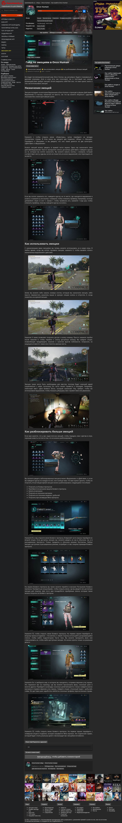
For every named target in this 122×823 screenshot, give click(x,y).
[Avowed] (108, 778)
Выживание (60, 768)
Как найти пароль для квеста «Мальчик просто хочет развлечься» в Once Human (113, 76)
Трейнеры (48, 811)
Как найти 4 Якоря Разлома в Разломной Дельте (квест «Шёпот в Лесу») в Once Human (113, 103)
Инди (13, 82)
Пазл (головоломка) (15, 68)
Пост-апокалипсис (7, 79)
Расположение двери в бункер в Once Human (112, 67)
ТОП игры (32, 814)
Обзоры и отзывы (56, 32)
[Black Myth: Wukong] (38, 778)
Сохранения (49, 812)
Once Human (45, 3)
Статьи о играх (66, 809)
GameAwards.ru (30, 3)
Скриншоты (68, 32)
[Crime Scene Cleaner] (55, 778)
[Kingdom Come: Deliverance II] (46, 778)
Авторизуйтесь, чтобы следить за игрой (82, 7)
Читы (3, 48)
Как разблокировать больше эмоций (75, 69)
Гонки (13, 69)
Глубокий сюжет (6, 87)
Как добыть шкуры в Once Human (112, 85)
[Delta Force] (99, 778)
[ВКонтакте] (84, 11)
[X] (87, 11)
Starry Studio (41, 26)
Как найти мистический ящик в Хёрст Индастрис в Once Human (112, 93)
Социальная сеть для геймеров (12, 6)
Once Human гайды (37, 763)
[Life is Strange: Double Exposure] (108, 787)
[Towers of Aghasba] (108, 796)
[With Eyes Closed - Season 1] (81, 796)
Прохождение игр (7, 39)
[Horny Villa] (55, 796)
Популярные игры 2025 (9, 28)
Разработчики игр (35, 816)
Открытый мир (6, 82)
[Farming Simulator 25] (81, 778)
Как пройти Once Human (59, 3)
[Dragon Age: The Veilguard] (29, 787)
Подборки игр (6, 33)
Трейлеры (80, 809)
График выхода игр (34, 810)
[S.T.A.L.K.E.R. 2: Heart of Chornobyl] (29, 778)
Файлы (3, 45)
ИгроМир (112, 811)
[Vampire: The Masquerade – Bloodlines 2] (38, 787)
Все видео (80, 808)
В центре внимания (64, 815)
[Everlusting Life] (116, 796)
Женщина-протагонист (8, 77)
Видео (3, 42)
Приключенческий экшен (45, 21)
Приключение (11, 64)
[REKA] (116, 787)
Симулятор (4, 68)
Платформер (5, 71)
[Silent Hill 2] (46, 787)
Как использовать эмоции (52, 69)
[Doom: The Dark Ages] (99, 787)
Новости (63, 808)
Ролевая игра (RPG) (15, 66)
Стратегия (4, 66)
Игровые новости (8, 19)
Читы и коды (49, 809)
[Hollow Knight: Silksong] (73, 787)
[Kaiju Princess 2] (99, 796)
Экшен (3, 64)
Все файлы (96, 808)
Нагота (18, 82)
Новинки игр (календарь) (10, 25)
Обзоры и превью (7, 36)
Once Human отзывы (51, 763)
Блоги (3, 53)
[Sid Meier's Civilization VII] (81, 787)
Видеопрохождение (83, 812)
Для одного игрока (7, 76)
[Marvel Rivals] (73, 796)
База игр (4, 22)
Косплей (4, 56)
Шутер (8, 69)
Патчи (95, 811)
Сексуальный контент (8, 81)
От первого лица (6, 84)
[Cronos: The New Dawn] (38, 796)
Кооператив (51, 768)
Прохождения (49, 808)
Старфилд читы (6, 60)
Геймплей (80, 811)
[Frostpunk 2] (116, 778)
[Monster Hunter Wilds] (29, 796)
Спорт (3, 69)
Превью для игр (66, 812)
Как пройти (44, 32)
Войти (12, 15)
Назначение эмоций (34, 69)
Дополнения (97, 809)
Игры (38, 3)
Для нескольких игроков (39, 768)
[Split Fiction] (73, 778)
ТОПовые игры (49, 766)
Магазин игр (6, 51)
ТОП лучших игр (7, 31)
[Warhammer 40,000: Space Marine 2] (64, 787)
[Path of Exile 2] (90, 778)
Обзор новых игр (66, 811)
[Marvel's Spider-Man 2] (90, 787)
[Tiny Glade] (90, 796)
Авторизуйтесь (44, 756)
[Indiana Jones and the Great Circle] (64, 778)
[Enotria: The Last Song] (46, 796)
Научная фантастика (8, 85)
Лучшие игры (33, 808)
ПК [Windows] (41, 23)
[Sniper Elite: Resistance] (55, 787)
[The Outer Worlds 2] (64, 796)
